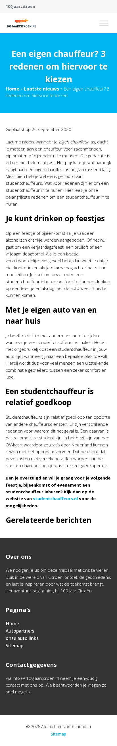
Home (12, 89)
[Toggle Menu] (103, 23)
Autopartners (20, 631)
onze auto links (22, 638)
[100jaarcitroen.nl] (21, 23)
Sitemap (14, 645)
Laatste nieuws (41, 89)
